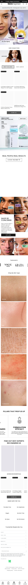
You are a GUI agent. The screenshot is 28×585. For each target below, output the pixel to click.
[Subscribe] (26, 551)
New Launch (20, 67)
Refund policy (7, 568)
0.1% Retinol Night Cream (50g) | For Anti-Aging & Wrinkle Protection (7, 87)
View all (14, 112)
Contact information (18, 570)
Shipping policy (10, 570)
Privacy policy (14, 568)
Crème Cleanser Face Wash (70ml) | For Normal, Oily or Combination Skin (6, 108)
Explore (8, 235)
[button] (23, 4)
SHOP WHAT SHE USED (3, 189)
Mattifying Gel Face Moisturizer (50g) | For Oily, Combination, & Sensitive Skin (20, 106)
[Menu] (1, 4)
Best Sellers (8, 67)
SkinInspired (11, 567)
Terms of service (21, 568)
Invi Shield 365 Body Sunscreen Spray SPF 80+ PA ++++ (19, 87)
